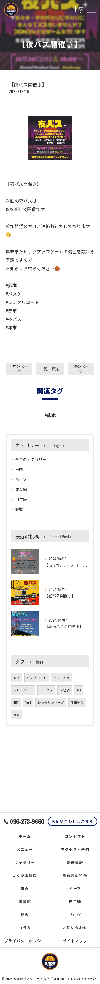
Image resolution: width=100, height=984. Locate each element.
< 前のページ (19, 368)
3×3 (78, 689)
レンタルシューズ (51, 702)
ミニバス (46, 689)
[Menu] (91, 10)
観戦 (19, 509)
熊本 (16, 677)
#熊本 (50, 415)
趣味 (16, 714)
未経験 (65, 689)
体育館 (21, 489)
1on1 (28, 702)
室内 (19, 469)
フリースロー (23, 689)
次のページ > (81, 368)
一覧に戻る (50, 368)
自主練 (21, 499)
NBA (16, 702)
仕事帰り (77, 702)
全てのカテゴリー (30, 459)
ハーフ (21, 479)
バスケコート (37, 677)
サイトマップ (75, 940)
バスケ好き (61, 677)
